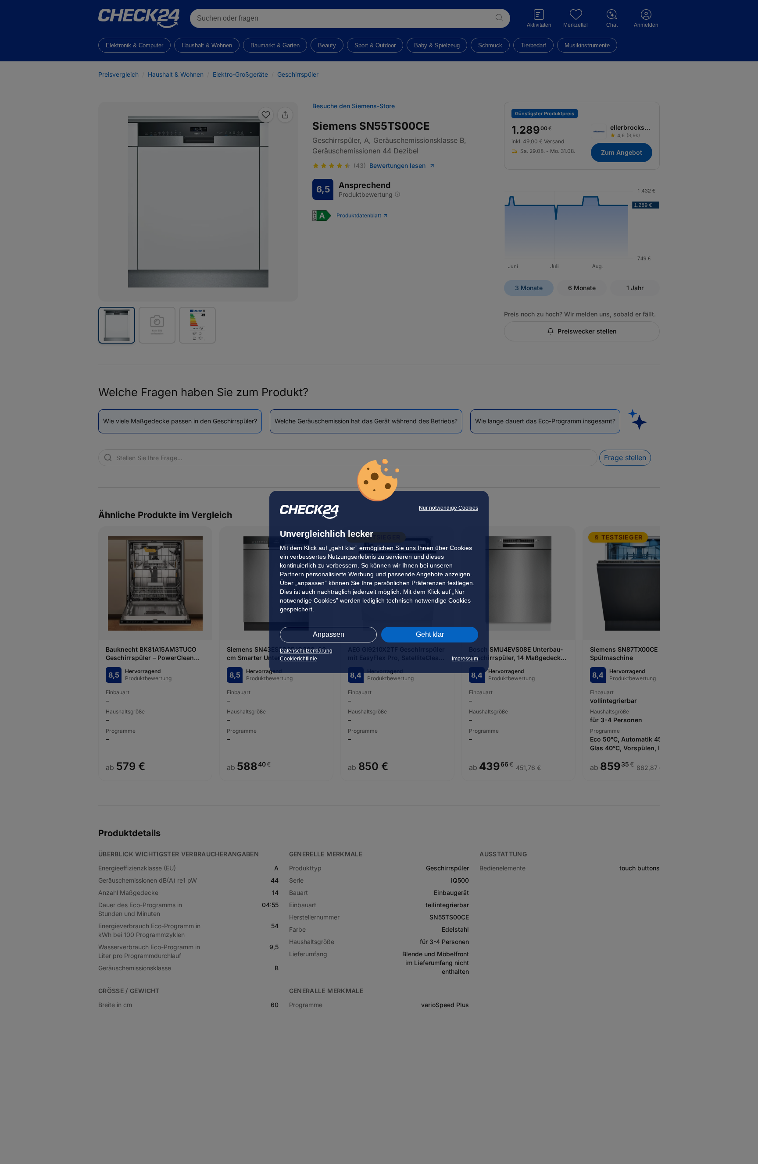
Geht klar (430, 634)
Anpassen (328, 634)
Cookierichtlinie (298, 659)
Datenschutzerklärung (306, 651)
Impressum (465, 659)
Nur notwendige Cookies (448, 508)
